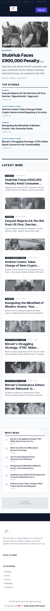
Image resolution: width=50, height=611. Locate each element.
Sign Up (41, 10)
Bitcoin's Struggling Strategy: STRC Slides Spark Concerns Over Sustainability (20, 349)
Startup (6, 575)
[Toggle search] (32, 10)
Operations (8, 587)
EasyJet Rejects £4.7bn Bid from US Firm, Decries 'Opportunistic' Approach (24, 224)
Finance (7, 579)
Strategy (7, 572)
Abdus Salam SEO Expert (34, 606)
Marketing (7, 583)
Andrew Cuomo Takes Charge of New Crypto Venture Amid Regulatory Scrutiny (22, 267)
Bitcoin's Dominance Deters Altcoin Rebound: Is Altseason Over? (25, 388)
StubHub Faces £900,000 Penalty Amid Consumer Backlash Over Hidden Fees (24, 183)
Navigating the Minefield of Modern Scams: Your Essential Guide (24, 306)
